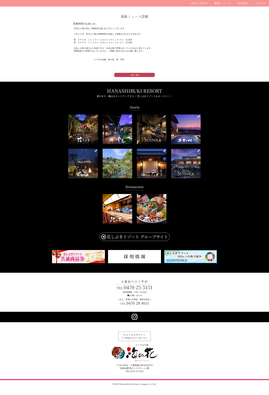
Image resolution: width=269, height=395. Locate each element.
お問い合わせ (136, 295)
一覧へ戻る (135, 75)
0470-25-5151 (134, 287)
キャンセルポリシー (134, 336)
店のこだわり (199, 3)
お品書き (242, 3)
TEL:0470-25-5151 (134, 371)
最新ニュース (222, 3)
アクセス (260, 3)
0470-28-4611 (134, 303)
